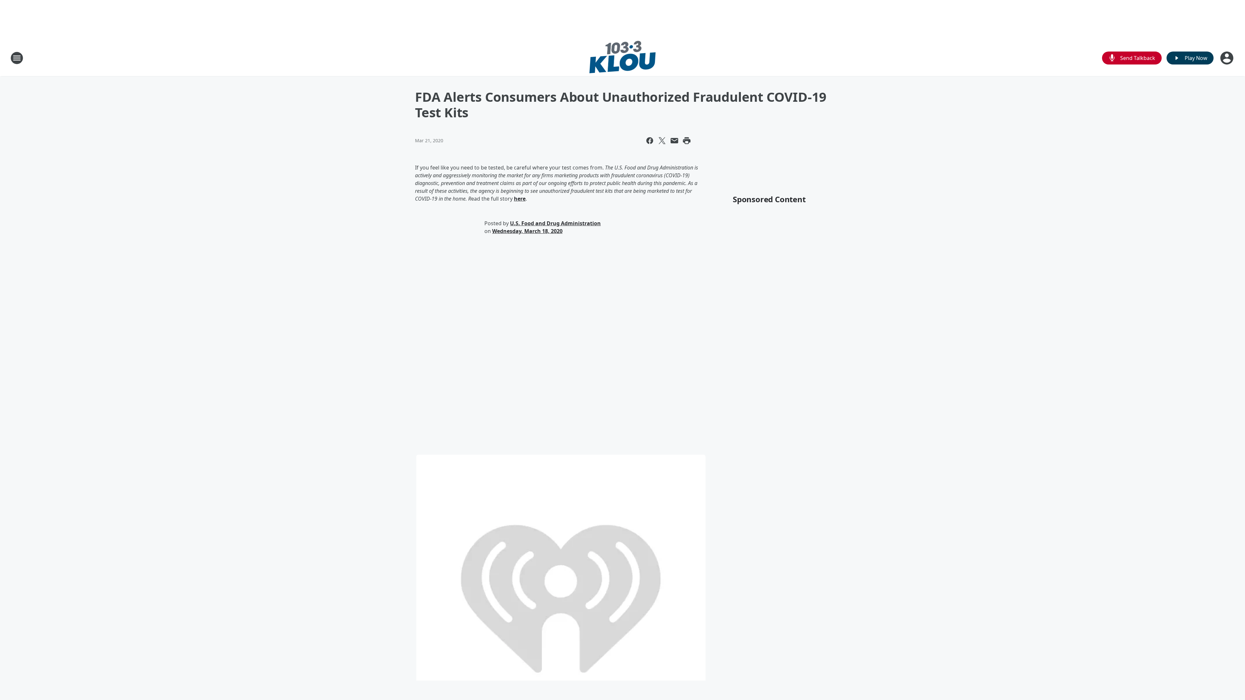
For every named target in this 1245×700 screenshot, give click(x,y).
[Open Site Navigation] (16, 58)
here (520, 198)
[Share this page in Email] (674, 140)
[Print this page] (686, 140)
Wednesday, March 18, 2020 (527, 231)
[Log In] (1227, 58)
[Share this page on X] (662, 140)
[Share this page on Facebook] (649, 140)
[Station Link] (622, 58)
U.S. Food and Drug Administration (555, 223)
